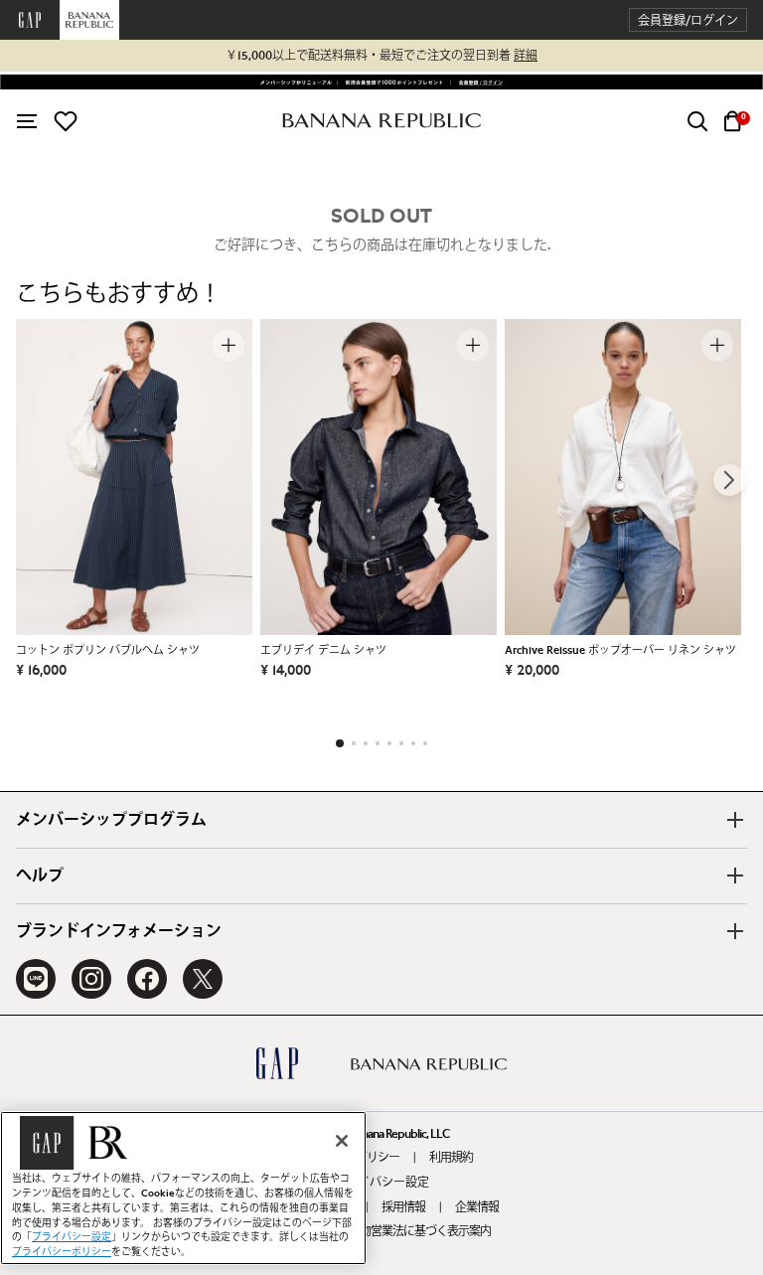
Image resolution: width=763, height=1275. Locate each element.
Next (729, 480)
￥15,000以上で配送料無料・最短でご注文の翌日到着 (381, 56)
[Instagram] (91, 979)
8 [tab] (425, 743)
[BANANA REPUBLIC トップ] (381, 120)
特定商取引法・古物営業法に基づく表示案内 (381, 1231)
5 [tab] (389, 743)
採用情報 (403, 1207)
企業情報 (477, 1207)
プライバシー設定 (381, 1183)
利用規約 (451, 1158)
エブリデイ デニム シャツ (323, 650)
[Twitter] (203, 979)
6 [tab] (401, 743)
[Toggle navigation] (27, 121)
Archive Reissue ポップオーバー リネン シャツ (620, 650)
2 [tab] (354, 743)
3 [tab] (366, 743)
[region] (183, 1188)
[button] (688, 20)
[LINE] (36, 979)
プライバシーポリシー (61, 1252)
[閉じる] (342, 1141)
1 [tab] (340, 743)
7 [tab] (413, 743)
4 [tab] (378, 743)
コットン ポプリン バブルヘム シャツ (108, 650)
